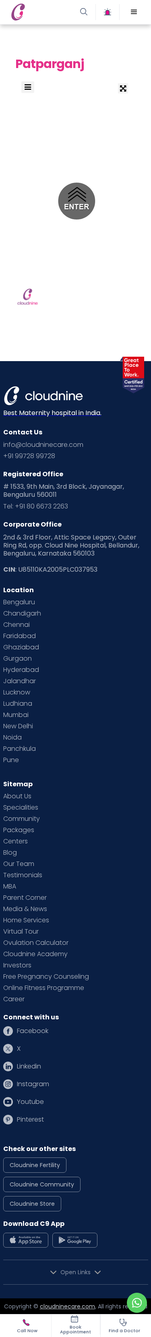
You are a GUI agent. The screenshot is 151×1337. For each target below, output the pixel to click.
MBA (9, 886)
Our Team (18, 864)
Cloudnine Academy (35, 954)
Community (21, 818)
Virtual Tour (21, 931)
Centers (15, 841)
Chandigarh (22, 613)
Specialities (20, 807)
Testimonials (22, 875)
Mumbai (16, 715)
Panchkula (19, 748)
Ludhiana (17, 703)
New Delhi (18, 726)
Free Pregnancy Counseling (46, 976)
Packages (18, 830)
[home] (41, 12)
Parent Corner (25, 897)
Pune (11, 760)
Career (14, 999)
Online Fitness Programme (43, 988)
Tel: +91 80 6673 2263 (35, 506)
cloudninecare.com (67, 1306)
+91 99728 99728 (29, 456)
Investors (17, 965)
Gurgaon (17, 658)
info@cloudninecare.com (43, 444)
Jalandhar (19, 681)
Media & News (25, 909)
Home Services (26, 920)
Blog (10, 852)
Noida (12, 737)
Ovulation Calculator (35, 942)
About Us (17, 796)
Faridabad (19, 636)
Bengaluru (19, 602)
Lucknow (16, 692)
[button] (134, 12)
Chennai (16, 624)
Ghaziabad (21, 647)
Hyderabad (21, 670)
